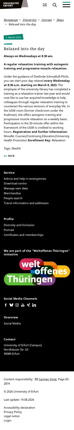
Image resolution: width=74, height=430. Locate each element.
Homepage (11, 20)
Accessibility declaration (19, 407)
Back (11, 155)
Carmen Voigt (48, 379)
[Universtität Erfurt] (14, 4)
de (45, 4)
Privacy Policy (13, 412)
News (60, 20)
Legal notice (12, 416)
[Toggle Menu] (66, 4)
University (29, 20)
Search (55, 4)
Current (46, 20)
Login (7, 420)
